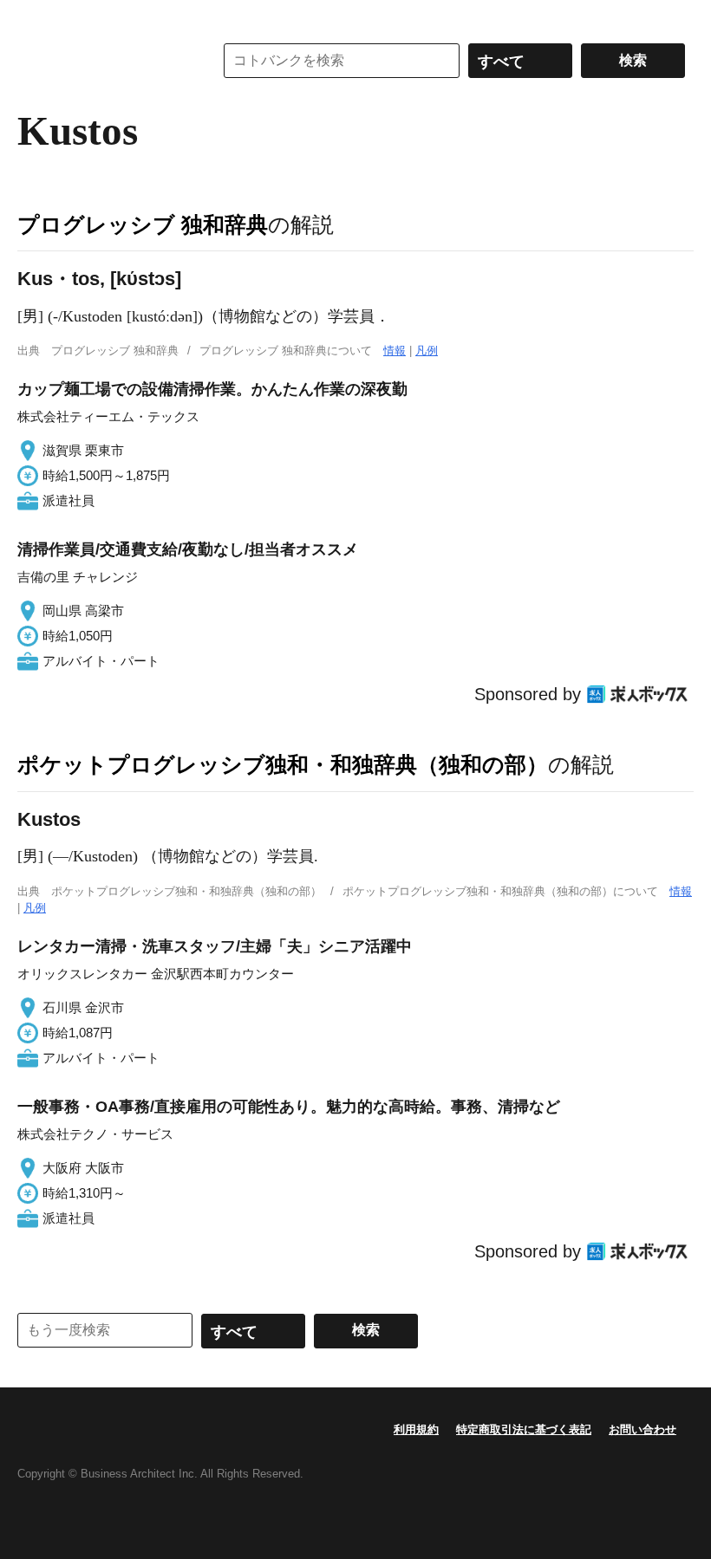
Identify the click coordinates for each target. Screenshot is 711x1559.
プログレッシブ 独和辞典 (142, 224)
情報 (394, 350)
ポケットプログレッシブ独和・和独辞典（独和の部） (282, 764)
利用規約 (416, 1429)
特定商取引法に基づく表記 (523, 1429)
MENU (34, 17)
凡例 (426, 350)
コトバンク (103, 60)
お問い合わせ (642, 1429)
